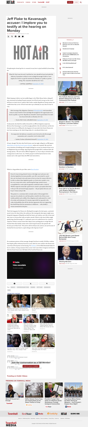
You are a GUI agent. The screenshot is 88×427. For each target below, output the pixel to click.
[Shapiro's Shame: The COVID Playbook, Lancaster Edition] (70, 113)
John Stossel (62, 263)
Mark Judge (61, 102)
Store (34, 2)
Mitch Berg (61, 169)
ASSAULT (13, 287)
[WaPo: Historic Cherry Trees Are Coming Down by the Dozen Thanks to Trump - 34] (34, 390)
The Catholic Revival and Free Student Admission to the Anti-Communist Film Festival (69, 98)
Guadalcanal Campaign (68, 48)
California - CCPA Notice (65, 418)
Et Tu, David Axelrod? (68, 67)
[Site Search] (80, 2)
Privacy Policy (51, 418)
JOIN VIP (70, 2)
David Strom (62, 125)
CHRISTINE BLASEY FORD (23, 287)
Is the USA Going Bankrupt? (69, 63)
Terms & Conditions (44, 418)
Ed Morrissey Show (26, 418)
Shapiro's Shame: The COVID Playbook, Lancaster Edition (69, 122)
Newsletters (33, 418)
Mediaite (33, 245)
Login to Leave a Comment (30, 366)
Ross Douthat (34, 169)
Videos (28, 2)
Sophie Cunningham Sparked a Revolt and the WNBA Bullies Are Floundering (71, 54)
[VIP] (47, 2)
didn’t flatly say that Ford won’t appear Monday (20, 145)
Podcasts (20, 2)
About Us (20, 418)
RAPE (9, 290)
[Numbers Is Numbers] (70, 158)
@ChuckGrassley (38, 110)
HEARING (33, 287)
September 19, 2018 (38, 84)
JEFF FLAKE (39, 287)
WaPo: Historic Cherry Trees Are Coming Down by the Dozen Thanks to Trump (34, 400)
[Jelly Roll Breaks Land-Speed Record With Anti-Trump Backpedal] (70, 227)
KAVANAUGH (47, 287)
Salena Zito (61, 194)
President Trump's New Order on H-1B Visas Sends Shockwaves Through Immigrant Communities (53, 401)
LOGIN (76, 2)
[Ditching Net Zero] (70, 253)
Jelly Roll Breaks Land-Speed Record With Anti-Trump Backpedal (69, 237)
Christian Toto (62, 241)
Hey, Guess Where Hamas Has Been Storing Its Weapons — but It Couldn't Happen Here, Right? (72, 401)
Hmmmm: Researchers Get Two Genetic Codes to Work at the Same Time (71, 73)
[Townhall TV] (41, 2)
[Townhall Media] (11, 424)
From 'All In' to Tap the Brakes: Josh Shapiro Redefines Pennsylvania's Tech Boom (69, 190)
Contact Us (57, 418)
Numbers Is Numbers (66, 167)
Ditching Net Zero (65, 262)
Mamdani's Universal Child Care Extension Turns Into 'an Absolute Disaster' (71, 44)
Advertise (38, 418)
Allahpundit (11, 33)
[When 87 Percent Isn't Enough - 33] (15, 390)
